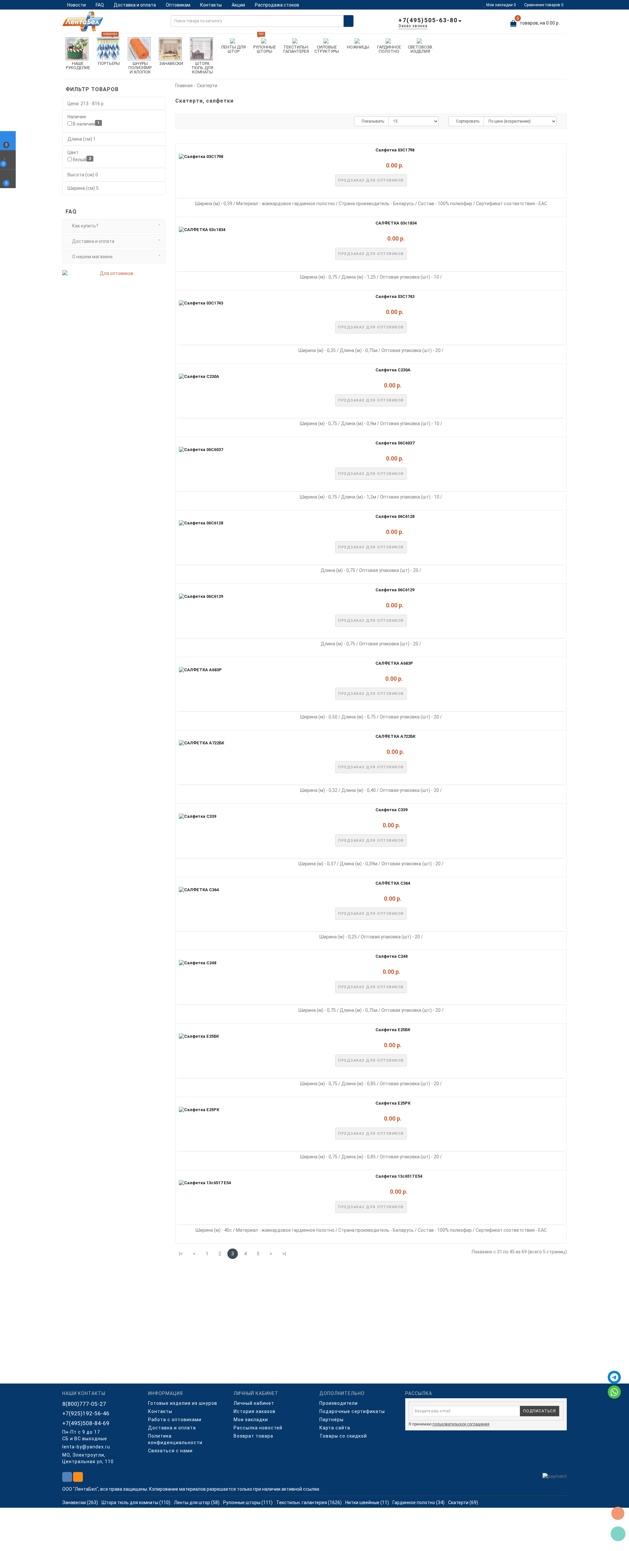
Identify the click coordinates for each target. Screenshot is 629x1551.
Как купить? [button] (84, 225)
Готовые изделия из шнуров (182, 1403)
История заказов (255, 1411)
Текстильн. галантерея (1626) (309, 1502)
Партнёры (331, 1419)
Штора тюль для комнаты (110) (136, 1502)
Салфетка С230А (392, 369)
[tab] (114, 225)
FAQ (100, 5)
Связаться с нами (170, 1450)
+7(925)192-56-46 (85, 1413)
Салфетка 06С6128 (394, 516)
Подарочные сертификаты (352, 1411)
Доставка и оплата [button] (92, 241)
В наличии (86, 124)
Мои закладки (251, 1419)
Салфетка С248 (391, 956)
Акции (238, 5)
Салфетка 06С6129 (394, 589)
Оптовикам (178, 5)
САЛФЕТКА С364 (392, 883)
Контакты (211, 5)
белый (81, 159)
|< (181, 1253)
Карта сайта (334, 1427)
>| (284, 1253)
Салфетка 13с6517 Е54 (398, 1176)
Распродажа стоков (277, 5)
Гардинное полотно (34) (418, 1502)
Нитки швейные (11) (367, 1502)
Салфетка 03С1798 (394, 149)
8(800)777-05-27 (84, 1404)
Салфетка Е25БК (392, 1029)
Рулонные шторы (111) (248, 1502)
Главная (184, 85)
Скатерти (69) (463, 1502)
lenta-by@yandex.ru (86, 1446)
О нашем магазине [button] (92, 256)
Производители (338, 1403)
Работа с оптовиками (174, 1419)
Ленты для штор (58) (196, 1502)
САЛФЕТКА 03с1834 (396, 223)
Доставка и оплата (135, 5)
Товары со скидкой (343, 1436)
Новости (76, 5)
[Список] (186, 121)
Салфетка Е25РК (392, 1103)
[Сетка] (197, 121)
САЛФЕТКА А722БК (395, 736)
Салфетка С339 (391, 809)
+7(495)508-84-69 (85, 1423)
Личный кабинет (254, 1403)
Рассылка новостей (258, 1427)
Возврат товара (253, 1436)
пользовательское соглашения (460, 1424)
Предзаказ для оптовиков (371, 180)
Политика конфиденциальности (175, 1439)
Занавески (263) (80, 1502)
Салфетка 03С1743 (394, 296)
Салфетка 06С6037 (394, 443)
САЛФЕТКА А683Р (394, 663)
